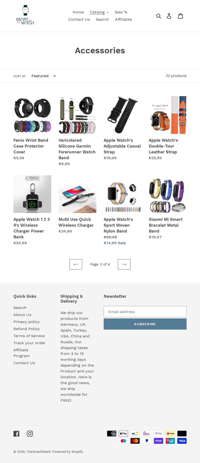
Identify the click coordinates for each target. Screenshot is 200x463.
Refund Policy (26, 328)
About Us (22, 314)
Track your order (29, 343)
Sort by (19, 76)
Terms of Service (29, 335)
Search (20, 307)
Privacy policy (26, 321)
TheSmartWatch (39, 452)
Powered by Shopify (67, 452)
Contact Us (24, 363)
